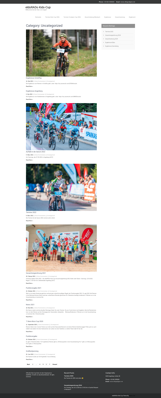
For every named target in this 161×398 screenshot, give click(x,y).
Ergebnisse (107, 17)
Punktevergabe (31, 336)
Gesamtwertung (120, 17)
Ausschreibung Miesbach (92, 17)
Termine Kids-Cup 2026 (52, 17)
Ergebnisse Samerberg (112, 46)
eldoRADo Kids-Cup (38, 7)
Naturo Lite (132, 395)
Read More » (29, 86)
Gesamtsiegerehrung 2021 (36, 273)
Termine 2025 (109, 31)
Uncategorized (51, 81)
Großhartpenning (32, 351)
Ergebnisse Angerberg (34, 91)
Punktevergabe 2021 (33, 288)
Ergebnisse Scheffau (34, 78)
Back (28, 364)
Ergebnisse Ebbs (110, 42)
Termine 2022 (31, 212)
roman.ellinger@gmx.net (127, 2)
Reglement (132, 17)
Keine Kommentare (40, 81)
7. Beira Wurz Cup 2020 (34, 321)
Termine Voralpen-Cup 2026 (72, 17)
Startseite (38, 17)
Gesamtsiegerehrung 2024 (113, 35)
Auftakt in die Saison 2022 (35, 152)
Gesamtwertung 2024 (111, 39)
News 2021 (30, 305)
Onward (55, 364)
